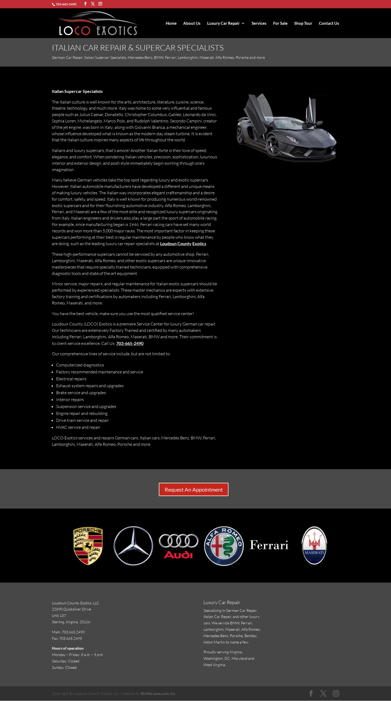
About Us (192, 23)
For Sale (280, 23)
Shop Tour (303, 23)
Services (259, 23)
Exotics (199, 243)
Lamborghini (213, 629)
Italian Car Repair (217, 616)
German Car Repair (241, 610)
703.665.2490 (73, 632)
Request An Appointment (194, 489)
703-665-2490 (129, 343)
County (184, 243)
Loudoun (168, 243)
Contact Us (329, 23)
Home (171, 23)
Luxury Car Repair (223, 23)
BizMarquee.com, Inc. (158, 693)
